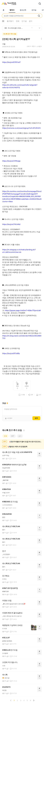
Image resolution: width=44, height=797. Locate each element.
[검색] (39, 3)
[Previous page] (10, 700)
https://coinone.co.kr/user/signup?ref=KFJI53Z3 (21, 128)
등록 (36, 418)
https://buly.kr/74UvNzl (11, 224)
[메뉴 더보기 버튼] (3, 21)
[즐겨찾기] (24, 430)
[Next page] (33, 700)
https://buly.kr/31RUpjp (11, 161)
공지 (20, 436)
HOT (12, 436)
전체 (5, 436)
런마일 (34, 10)
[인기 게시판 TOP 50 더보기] (39, 28)
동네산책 (23, 10)
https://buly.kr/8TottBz (11, 353)
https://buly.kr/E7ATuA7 (11, 62)
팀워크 (12, 10)
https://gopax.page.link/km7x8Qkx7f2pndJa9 (23, 310)
